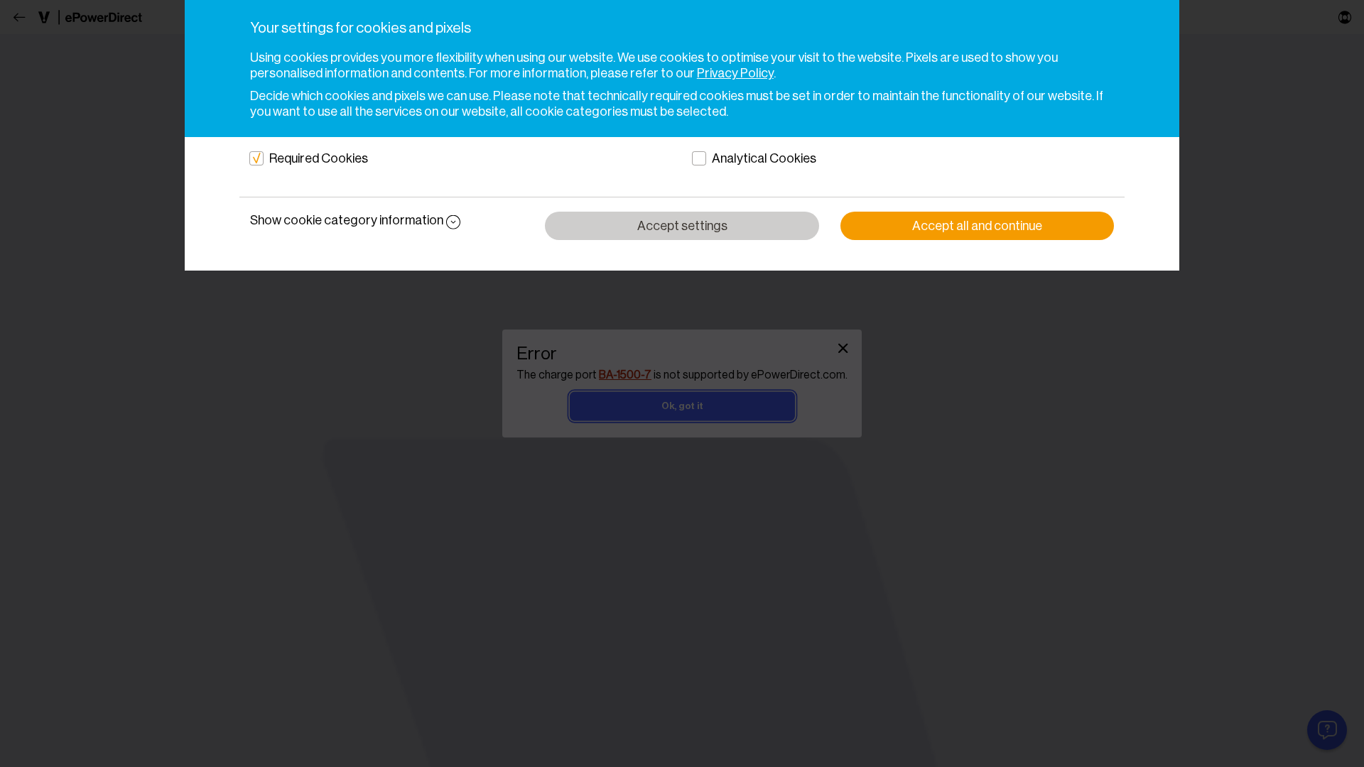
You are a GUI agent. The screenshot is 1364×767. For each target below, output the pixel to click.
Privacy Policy (735, 73)
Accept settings (682, 225)
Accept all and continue (977, 225)
